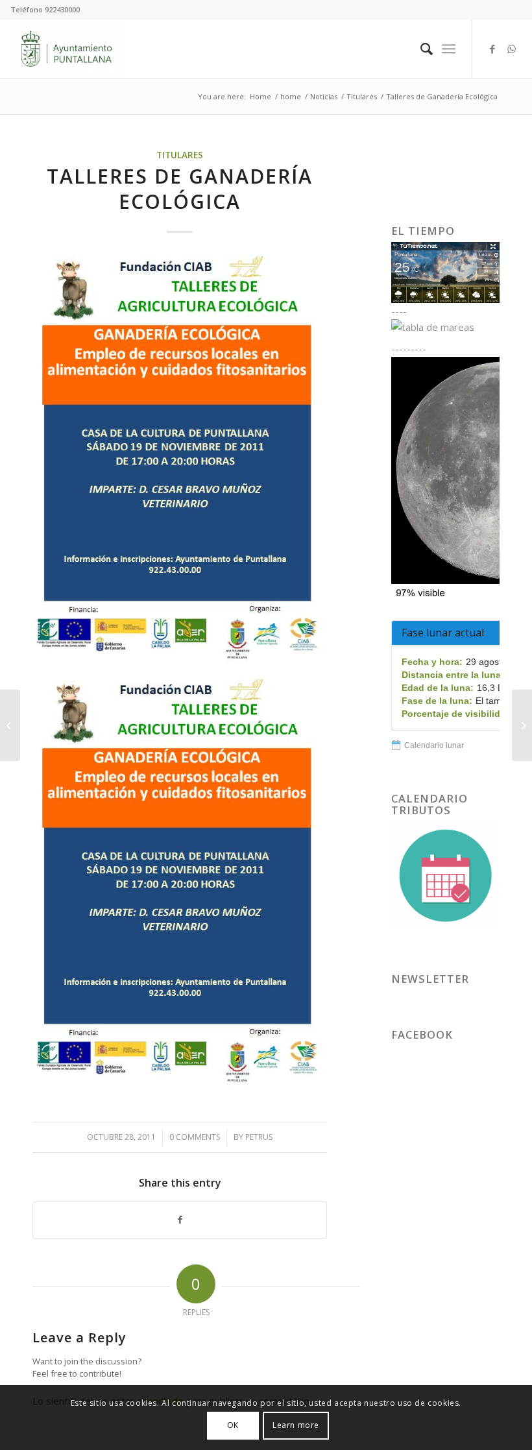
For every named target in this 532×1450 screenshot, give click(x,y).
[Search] (420, 48)
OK (233, 1425)
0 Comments (194, 1136)
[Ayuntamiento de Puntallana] (66, 48)
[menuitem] (420, 48)
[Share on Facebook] (179, 1220)
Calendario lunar (434, 745)
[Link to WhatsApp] (512, 48)
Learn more (295, 1425)
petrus (258, 1136)
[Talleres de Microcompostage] (522, 725)
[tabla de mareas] (445, 326)
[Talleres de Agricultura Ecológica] (10, 725)
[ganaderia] (179, 460)
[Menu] (448, 48)
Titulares (179, 155)
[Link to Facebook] (492, 48)
